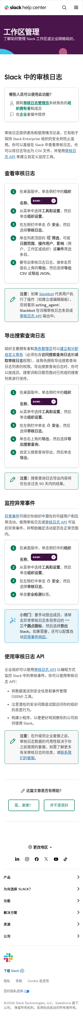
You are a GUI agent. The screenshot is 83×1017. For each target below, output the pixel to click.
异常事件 (12, 516)
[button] (23, 805)
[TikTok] (66, 860)
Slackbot (46, 294)
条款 (19, 981)
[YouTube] (56, 860)
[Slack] (38, 960)
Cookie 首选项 (38, 981)
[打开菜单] (76, 7)
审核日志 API (31, 316)
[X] (46, 860)
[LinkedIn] (17, 860)
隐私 (7, 981)
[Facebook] (37, 860)
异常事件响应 (35, 637)
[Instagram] (27, 860)
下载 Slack (11, 971)
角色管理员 (43, 348)
